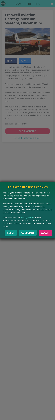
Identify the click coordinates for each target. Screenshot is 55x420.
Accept (45, 232)
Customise (27, 232)
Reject (11, 232)
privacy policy (27, 217)
